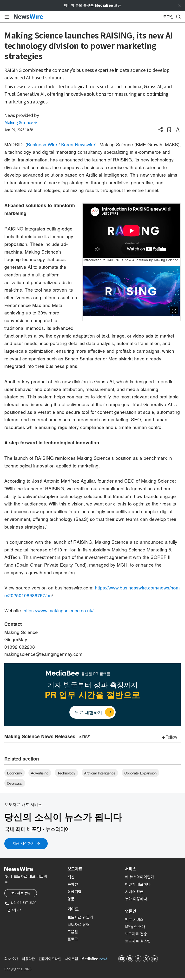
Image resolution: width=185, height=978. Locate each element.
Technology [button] (66, 772)
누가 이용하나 (136, 898)
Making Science (20, 122)
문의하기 (14, 910)
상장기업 (74, 891)
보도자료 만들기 (80, 917)
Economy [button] (14, 772)
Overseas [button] (15, 783)
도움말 (72, 931)
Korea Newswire (78, 144)
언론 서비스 (134, 919)
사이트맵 (71, 959)
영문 (70, 898)
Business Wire (42, 144)
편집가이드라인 (50, 959)
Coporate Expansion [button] (140, 772)
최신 (70, 877)
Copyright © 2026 (17, 969)
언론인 (130, 911)
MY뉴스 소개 (135, 926)
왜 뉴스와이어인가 (139, 877)
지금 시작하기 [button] (24, 843)
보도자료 (74, 869)
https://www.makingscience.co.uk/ (58, 610)
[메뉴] (6, 17)
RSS (86, 737)
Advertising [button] (39, 772)
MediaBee (89, 959)
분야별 (72, 884)
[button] (160, 130)
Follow (171, 737)
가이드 (73, 909)
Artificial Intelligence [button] (99, 772)
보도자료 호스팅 (138, 941)
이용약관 (28, 959)
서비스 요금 (134, 891)
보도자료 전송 (136, 934)
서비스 (130, 869)
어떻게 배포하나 (138, 884)
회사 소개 (11, 959)
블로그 (72, 939)
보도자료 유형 (78, 924)
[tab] (94, 869)
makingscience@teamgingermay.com (43, 654)
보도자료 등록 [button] (20, 893)
